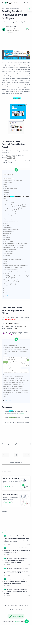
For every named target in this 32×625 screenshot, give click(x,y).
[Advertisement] (16, 42)
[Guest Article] (14, 605)
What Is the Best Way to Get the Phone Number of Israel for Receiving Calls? (17, 551)
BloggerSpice (17, 621)
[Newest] (5, 455)
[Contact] (26, 605)
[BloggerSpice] (13, 26)
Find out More (8, 486)
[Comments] (26, 29)
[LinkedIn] (19, 609)
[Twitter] (15, 609)
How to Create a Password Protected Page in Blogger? (15, 592)
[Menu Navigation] (2, 2)
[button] (24, 2)
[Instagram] (13, 609)
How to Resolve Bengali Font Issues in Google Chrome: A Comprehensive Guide (16, 572)
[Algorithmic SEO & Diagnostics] (20, 579)
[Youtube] (17, 609)
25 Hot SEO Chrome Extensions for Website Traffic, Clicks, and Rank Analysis (15, 582)
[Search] (27, 2)
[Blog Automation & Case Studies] (21, 548)
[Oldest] (26, 455)
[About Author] (6, 605)
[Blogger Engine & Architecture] (20, 535)
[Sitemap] (21, 605)
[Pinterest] (21, 609)
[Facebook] (10, 609)
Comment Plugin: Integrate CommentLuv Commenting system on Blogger (14, 561)
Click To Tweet (8, 295)
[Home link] (16, 455)
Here (22, 413)
